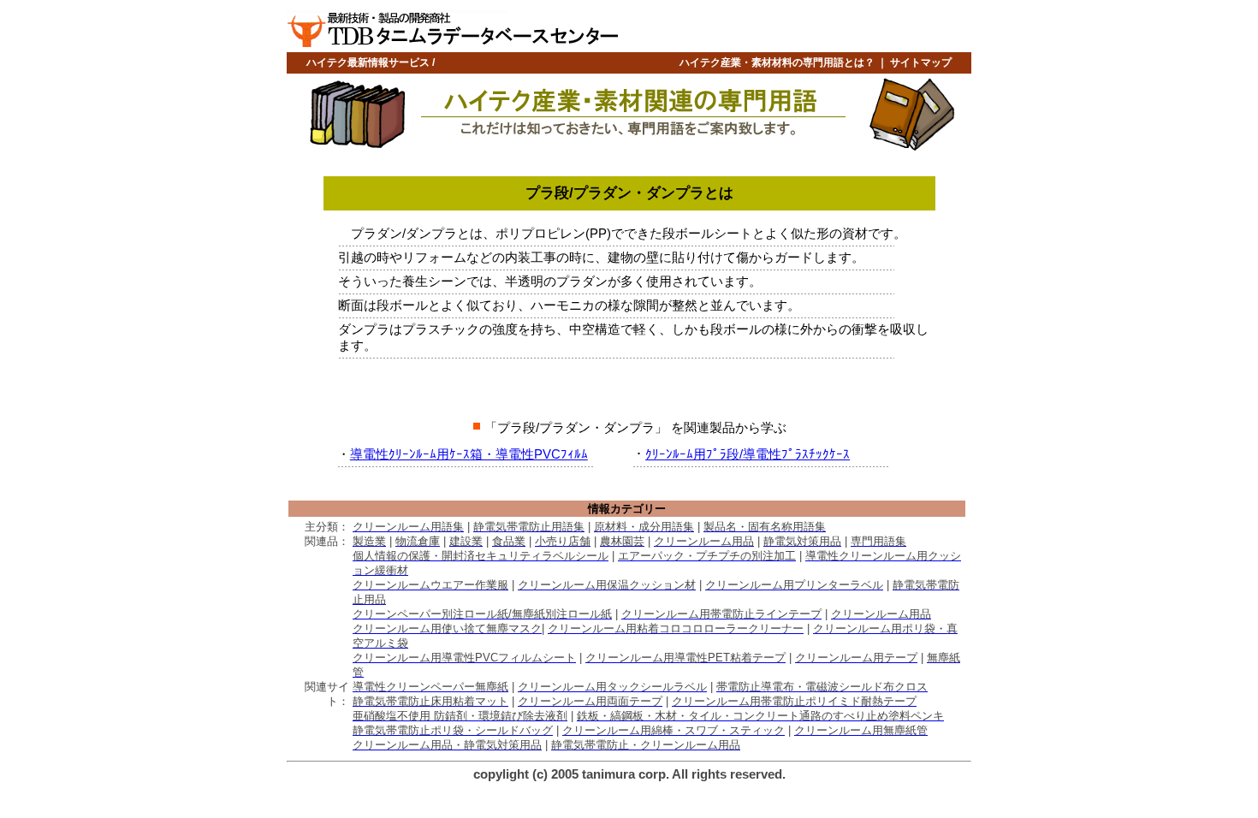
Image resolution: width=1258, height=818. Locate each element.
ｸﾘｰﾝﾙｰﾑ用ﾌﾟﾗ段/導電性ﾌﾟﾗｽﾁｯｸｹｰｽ (747, 454)
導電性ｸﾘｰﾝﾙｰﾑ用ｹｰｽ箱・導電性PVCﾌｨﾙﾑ (469, 454)
